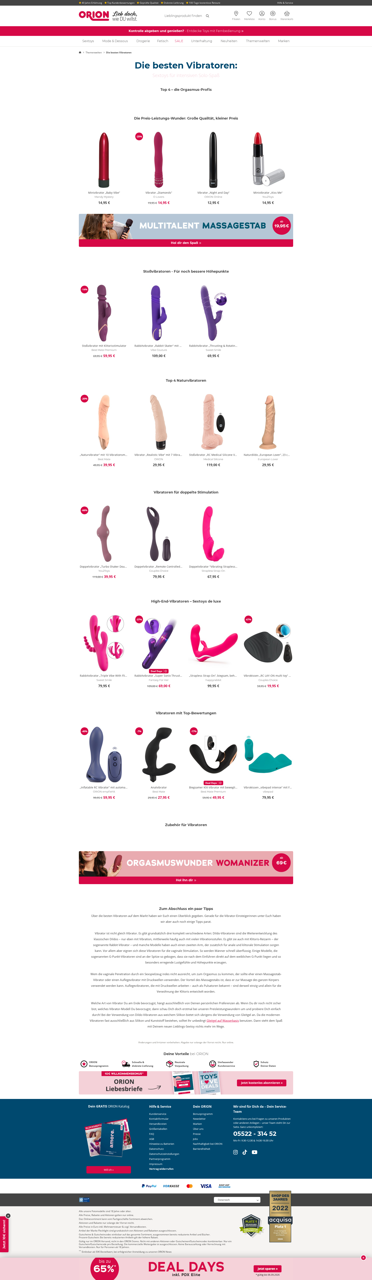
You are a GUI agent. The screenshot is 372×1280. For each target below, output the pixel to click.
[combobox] (178, 16)
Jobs (195, 1139)
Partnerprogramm (159, 1159)
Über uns (198, 1129)
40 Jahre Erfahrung (91, 2)
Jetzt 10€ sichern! (4, 1234)
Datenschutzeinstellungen (164, 1154)
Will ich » (109, 1170)
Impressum (155, 1164)
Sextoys (88, 41)
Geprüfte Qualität (148, 2)
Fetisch (162, 41)
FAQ (151, 1134)
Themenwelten (258, 41)
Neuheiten (229, 41)
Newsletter (199, 1118)
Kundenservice (157, 1114)
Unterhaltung (201, 41)
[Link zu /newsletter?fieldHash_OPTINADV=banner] (186, 1082)
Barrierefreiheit (201, 1149)
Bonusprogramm (203, 1114)
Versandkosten (158, 1124)
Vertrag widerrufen (161, 1169)
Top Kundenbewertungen (120, 2)
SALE (179, 41)
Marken (284, 41)
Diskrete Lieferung (173, 2)
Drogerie (143, 41)
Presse (197, 1134)
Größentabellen (158, 1129)
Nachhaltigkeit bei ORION (207, 1144)
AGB (151, 1139)
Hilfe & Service (285, 2)
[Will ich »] (109, 1138)
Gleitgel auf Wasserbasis (223, 1020)
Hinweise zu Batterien (161, 1144)
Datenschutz (156, 1149)
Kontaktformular (159, 1118)
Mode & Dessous (115, 41)
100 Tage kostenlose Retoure (204, 2)
